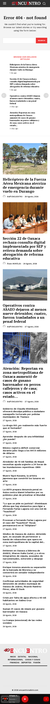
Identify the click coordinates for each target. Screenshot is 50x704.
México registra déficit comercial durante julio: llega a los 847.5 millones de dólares (24, 451)
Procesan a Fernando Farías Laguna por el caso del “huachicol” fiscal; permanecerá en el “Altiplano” (25, 523)
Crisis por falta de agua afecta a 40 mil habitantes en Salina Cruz (24, 599)
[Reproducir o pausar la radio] (25, 699)
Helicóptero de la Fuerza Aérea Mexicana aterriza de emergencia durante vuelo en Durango (24, 67)
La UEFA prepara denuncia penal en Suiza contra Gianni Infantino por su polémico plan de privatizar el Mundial (24, 492)
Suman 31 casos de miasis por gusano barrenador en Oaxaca (23, 610)
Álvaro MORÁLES (14, 264)
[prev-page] (3, 95)
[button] (10, 699)
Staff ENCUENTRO (14, 197)
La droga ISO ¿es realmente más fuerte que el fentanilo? (25, 426)
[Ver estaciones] (46, 699)
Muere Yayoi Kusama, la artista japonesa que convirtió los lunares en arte (24, 478)
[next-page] (46, 95)
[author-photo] (4, 196)
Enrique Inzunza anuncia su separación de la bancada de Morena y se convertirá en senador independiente (24, 570)
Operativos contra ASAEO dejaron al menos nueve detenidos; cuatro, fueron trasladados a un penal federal (25, 99)
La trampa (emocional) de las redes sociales (22, 621)
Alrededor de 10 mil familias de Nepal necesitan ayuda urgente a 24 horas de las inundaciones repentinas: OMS (25, 464)
